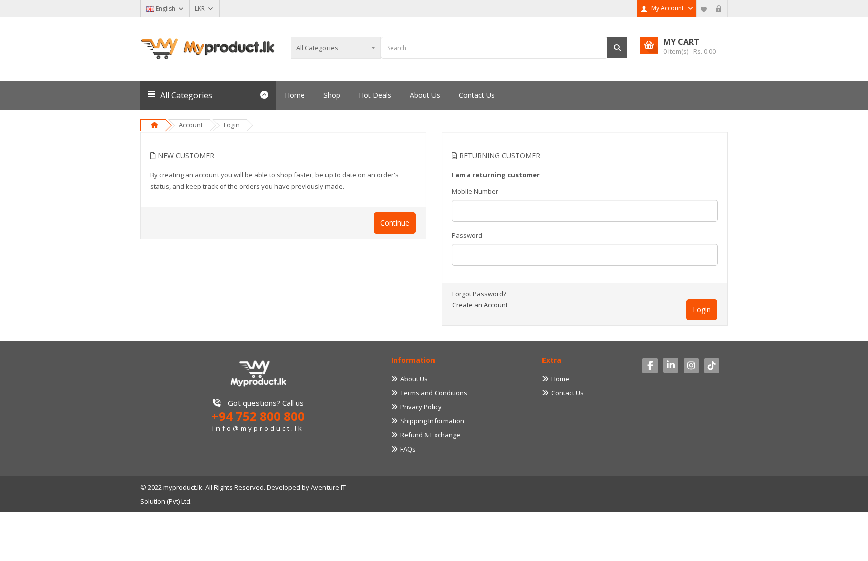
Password (467, 235)
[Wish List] (704, 8)
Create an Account (480, 304)
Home (560, 378)
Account (191, 124)
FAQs (408, 449)
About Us (414, 378)
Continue (394, 223)
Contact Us (567, 392)
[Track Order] (720, 8)
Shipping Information (432, 420)
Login (232, 124)
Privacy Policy (421, 406)
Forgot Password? (479, 293)
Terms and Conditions (433, 392)
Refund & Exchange (430, 434)
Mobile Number (475, 191)
